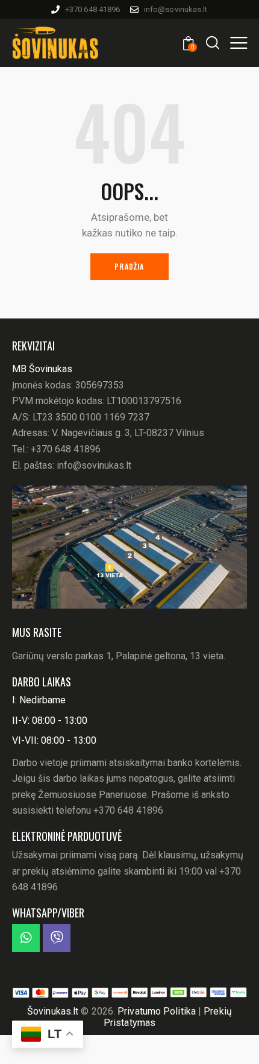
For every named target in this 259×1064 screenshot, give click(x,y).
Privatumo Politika (157, 1011)
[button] (238, 42)
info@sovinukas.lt (94, 465)
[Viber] (56, 938)
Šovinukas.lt (52, 1011)
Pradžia (129, 266)
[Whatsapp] (26, 938)
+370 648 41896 (66, 449)
